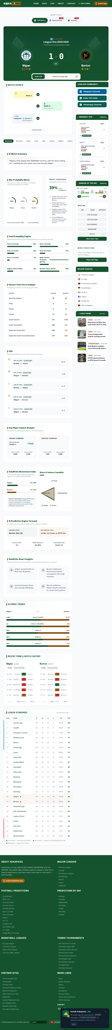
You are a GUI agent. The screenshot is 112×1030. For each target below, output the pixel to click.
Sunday (61, 915)
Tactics (51, 141)
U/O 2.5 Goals (92, 220)
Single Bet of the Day (11, 933)
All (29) (10, 668)
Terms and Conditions (67, 997)
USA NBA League (9, 947)
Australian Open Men (67, 947)
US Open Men (64, 965)
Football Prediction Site (12, 988)
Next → (33, 701)
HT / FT (5, 921)
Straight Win (7, 924)
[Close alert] (105, 1011)
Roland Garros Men (66, 953)
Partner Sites (8, 985)
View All (103, 117)
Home (36, 3)
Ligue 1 (61, 883)
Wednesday (63, 902)
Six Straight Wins (9, 1003)
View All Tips (92, 260)
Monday (62, 896)
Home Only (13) (19, 668)
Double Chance (8, 908)
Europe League (8, 944)
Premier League (65, 867)
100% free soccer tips (11, 994)
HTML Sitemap (64, 1000)
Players (60, 141)
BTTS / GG (6, 899)
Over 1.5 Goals (8, 912)
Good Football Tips (10, 979)
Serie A (61, 880)
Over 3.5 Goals (8, 915)
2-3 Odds (6, 930)
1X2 (82, 210)
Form (36, 141)
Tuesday (62, 899)
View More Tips (92, 239)
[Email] (59, 1009)
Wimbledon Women (66, 962)
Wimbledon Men (65, 959)
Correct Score (8, 905)
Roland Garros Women (67, 956)
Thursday (62, 905)
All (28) (43, 668)
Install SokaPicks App (14, 881)
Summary (8, 141)
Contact (71, 3)
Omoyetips (7, 982)
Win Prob (19, 141)
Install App (102, 3)
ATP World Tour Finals (67, 944)
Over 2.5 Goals (8, 902)
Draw (92, 210)
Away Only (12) (52, 668)
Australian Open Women (68, 950)
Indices (69, 141)
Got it (74, 1024)
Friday (61, 908)
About (61, 3)
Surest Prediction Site (11, 1000)
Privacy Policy (64, 994)
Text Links (85, 3)
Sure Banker (92, 224)
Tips (52, 3)
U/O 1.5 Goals (92, 215)
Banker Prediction (10, 991)
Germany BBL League (11, 953)
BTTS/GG (102, 210)
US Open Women (65, 968)
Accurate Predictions (11, 1009)
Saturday (62, 912)
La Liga (61, 870)
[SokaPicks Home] (12, 3)
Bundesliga (63, 876)
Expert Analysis (64, 982)
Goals (28, 141)
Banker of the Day (10, 1006)
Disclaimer (63, 991)
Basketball (92, 229)
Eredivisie (62, 886)
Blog (44, 3)
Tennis (92, 234)
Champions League (66, 873)
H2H (43, 141)
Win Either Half (8, 927)
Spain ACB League (10, 950)
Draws (5, 918)
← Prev (10, 701)
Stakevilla (6, 997)
